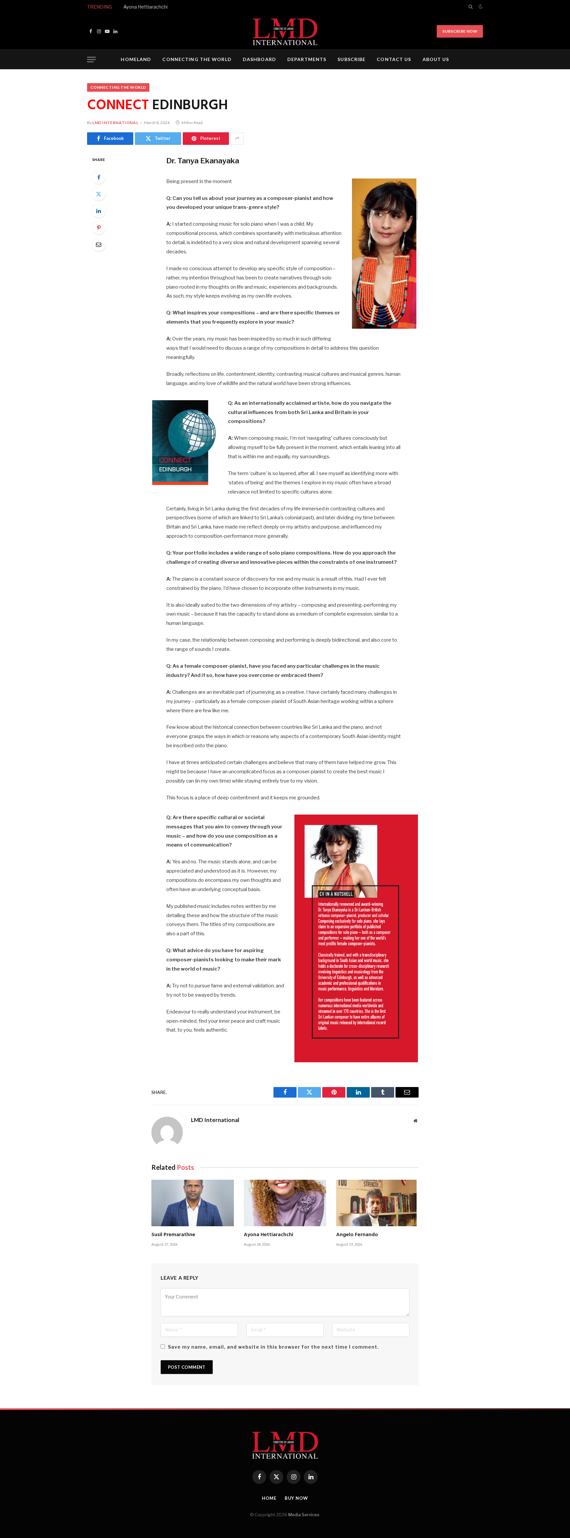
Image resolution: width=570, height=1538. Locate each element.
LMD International (115, 122)
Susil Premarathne (173, 1235)
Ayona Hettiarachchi (145, 7)
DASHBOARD (259, 59)
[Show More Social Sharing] (237, 138)
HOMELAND (136, 59)
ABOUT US (436, 59)
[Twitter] (98, 194)
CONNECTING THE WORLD (196, 59)
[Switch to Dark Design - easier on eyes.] (480, 6)
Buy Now (296, 1498)
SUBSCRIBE (351, 59)
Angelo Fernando (357, 1235)
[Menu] (91, 59)
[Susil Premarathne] (192, 1203)
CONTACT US (394, 59)
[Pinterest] (98, 227)
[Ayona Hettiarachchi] (285, 1203)
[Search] (470, 6)
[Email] (98, 244)
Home (269, 1498)
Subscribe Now (459, 31)
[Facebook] (98, 177)
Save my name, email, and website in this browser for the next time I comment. (273, 1347)
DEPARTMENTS (306, 59)
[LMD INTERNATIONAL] (285, 31)
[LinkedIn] (98, 210)
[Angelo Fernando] (377, 1203)
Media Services (303, 1514)
